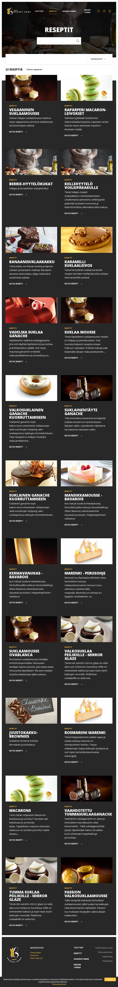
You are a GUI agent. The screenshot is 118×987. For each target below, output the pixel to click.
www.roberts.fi (36, 958)
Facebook (34, 955)
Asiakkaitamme (81, 959)
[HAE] (98, 11)
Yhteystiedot (35, 952)
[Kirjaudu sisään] (104, 11)
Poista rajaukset (34, 69)
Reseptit (78, 953)
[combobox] (59, 41)
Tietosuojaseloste (105, 952)
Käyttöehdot (107, 956)
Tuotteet (79, 947)
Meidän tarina (77, 966)
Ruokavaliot (97, 59)
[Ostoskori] (109, 11)
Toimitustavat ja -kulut (103, 947)
